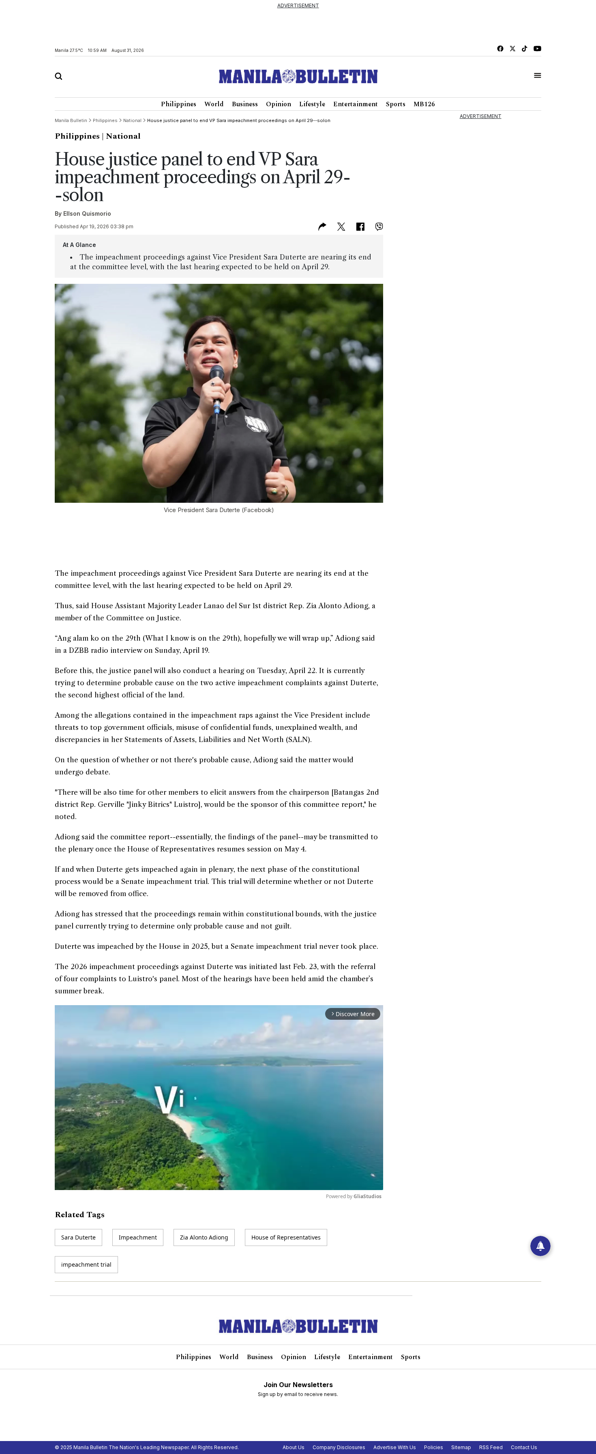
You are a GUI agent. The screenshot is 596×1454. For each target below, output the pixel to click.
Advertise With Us (394, 1447)
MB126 (424, 104)
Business (245, 104)
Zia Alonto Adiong (204, 1237)
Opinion (278, 104)
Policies (433, 1447)
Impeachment (138, 1237)
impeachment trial (86, 1264)
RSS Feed (491, 1447)
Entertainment (355, 104)
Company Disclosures (339, 1447)
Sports (395, 104)
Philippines (178, 104)
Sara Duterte (78, 1237)
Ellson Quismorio (87, 213)
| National (121, 136)
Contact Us (524, 1447)
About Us (293, 1447)
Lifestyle (312, 104)
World (214, 104)
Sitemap (461, 1447)
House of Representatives (286, 1237)
